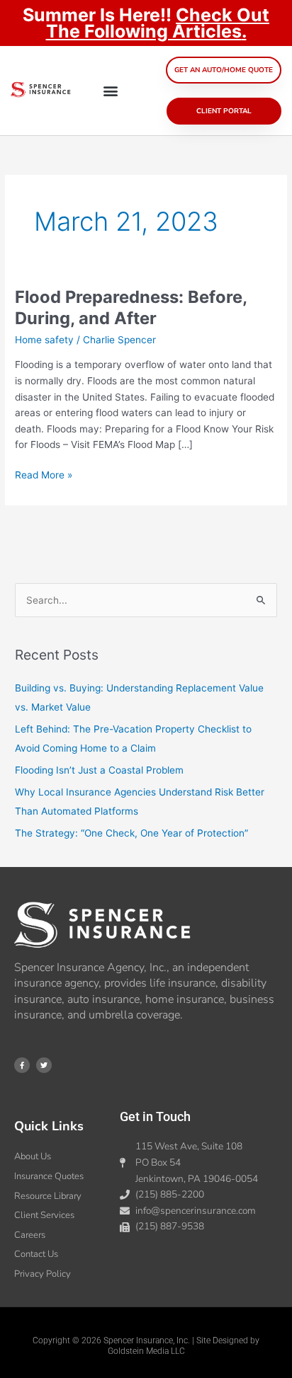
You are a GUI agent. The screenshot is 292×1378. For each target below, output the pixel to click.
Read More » (43, 474)
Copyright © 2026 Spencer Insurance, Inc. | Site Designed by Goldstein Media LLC (146, 1346)
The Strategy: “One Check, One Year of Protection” (131, 833)
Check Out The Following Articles (158, 23)
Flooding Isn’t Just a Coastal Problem (99, 770)
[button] (111, 91)
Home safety (44, 339)
